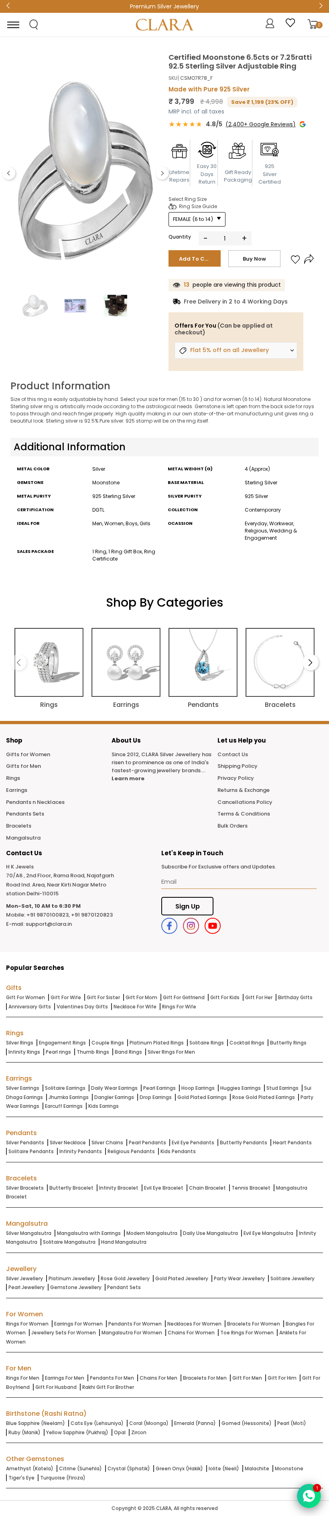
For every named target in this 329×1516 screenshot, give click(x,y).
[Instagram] (191, 925)
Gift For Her (258, 997)
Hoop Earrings (198, 1088)
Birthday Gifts (295, 997)
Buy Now (254, 259)
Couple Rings (107, 1042)
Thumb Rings (93, 1051)
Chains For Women (191, 1332)
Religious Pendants (131, 1151)
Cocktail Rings (246, 1042)
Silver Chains (107, 1142)
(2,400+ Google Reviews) (260, 124)
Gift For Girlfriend (184, 997)
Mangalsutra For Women (132, 1332)
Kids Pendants (178, 1151)
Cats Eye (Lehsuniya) (97, 1423)
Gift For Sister (103, 997)
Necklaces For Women (194, 1323)
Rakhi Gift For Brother (108, 1387)
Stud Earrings (282, 1088)
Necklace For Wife (135, 1006)
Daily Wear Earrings (114, 1088)
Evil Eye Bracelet (163, 1187)
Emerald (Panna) (195, 1423)
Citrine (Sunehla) (80, 1468)
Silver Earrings (22, 1088)
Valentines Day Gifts (82, 1006)
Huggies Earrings (240, 1088)
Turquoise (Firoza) (62, 1477)
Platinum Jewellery (72, 1278)
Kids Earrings (103, 1106)
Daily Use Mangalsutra (210, 1233)
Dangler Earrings (114, 1097)
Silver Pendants (25, 1142)
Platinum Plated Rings (157, 1042)
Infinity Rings (24, 1051)
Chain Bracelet (207, 1187)
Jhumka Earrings (69, 1097)
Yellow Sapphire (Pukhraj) (77, 1432)
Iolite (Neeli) (224, 1468)
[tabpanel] (85, 171)
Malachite (257, 1468)
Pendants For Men (112, 1377)
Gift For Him (282, 1377)
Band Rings (128, 1051)
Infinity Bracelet (118, 1187)
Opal (120, 1432)
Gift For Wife (66, 997)
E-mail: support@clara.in (39, 924)
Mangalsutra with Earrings (89, 1233)
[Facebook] (169, 925)
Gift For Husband (56, 1387)
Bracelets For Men (205, 1377)
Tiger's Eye (21, 1477)
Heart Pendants (292, 1142)
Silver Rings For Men (171, 1051)
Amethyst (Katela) (29, 1468)
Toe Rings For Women (247, 1332)
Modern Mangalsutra (151, 1233)
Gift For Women (25, 997)
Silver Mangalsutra (28, 1233)
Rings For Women (27, 1323)
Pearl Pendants (147, 1142)
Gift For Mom (141, 997)
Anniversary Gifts (29, 1006)
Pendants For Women (135, 1323)
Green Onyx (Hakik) (179, 1468)
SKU (173, 78)
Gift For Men (247, 1377)
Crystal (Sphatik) (129, 1468)
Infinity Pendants (80, 1151)
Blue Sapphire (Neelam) (35, 1423)
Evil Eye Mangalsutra (268, 1233)
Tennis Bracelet (251, 1187)
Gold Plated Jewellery (181, 1278)
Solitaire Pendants (31, 1151)
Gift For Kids (225, 997)
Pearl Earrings (159, 1088)
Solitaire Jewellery (292, 1278)
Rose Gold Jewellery (125, 1278)
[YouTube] (213, 925)
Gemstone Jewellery (76, 1287)
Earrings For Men (64, 1377)
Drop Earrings (156, 1097)
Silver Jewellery (24, 1278)
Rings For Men (22, 1377)
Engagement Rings (62, 1042)
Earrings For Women (78, 1323)
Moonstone (289, 1468)
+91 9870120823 (92, 915)
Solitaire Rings (206, 1042)
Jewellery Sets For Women (63, 1332)
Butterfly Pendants (243, 1142)
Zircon (138, 1432)
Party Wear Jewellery (239, 1278)
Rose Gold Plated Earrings (263, 1097)
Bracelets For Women (253, 1323)
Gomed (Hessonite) (246, 1423)
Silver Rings (19, 1042)
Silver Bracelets (25, 1187)
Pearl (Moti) (291, 1423)
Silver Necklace (68, 1142)
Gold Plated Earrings (202, 1097)
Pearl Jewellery (26, 1287)
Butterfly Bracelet (71, 1187)
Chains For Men (158, 1377)
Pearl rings (58, 1051)
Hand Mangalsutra (123, 1242)
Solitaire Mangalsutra (69, 1242)
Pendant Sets (124, 1287)
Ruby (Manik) (24, 1432)
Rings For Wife (179, 1006)
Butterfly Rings (288, 1042)
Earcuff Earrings (64, 1106)
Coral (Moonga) (149, 1423)
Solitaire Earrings (65, 1088)
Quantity (180, 236)
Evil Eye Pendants (193, 1142)
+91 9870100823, (48, 915)
